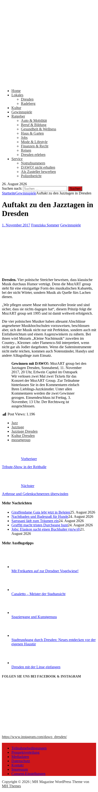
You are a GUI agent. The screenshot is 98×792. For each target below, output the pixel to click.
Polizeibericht (31, 176)
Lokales (17, 95)
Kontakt (17, 765)
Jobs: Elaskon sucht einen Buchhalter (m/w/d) (45, 529)
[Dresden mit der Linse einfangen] (29, 663)
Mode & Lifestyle (34, 142)
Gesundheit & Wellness (38, 129)
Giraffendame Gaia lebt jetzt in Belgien (40, 512)
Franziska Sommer (45, 225)
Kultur (16, 108)
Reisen (26, 150)
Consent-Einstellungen (28, 774)
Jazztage (17, 427)
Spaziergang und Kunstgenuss (34, 617)
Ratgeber (18, 116)
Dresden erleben (33, 155)
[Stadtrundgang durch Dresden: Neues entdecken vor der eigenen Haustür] (29, 636)
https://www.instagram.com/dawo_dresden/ (34, 737)
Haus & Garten (32, 133)
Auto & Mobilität (34, 121)
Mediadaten (20, 757)
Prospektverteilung (25, 752)
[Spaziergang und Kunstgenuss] (29, 613)
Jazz (14, 423)
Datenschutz (20, 761)
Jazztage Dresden (24, 431)
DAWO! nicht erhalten (38, 167)
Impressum (19, 769)
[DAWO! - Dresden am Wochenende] (49, 83)
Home (16, 91)
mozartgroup (20, 440)
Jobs (24, 138)
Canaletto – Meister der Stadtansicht (38, 594)
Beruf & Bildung (33, 125)
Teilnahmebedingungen (29, 748)
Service (17, 159)
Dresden (27, 99)
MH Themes (11, 786)
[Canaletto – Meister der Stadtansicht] (29, 590)
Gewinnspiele (21, 112)
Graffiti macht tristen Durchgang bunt (39, 525)
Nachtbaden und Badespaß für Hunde (39, 517)
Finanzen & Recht (34, 146)
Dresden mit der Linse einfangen (35, 667)
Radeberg (28, 103)
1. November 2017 (16, 225)
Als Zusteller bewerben (38, 172)
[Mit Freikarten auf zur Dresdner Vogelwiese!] (29, 567)
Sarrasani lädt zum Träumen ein (35, 521)
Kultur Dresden (23, 436)
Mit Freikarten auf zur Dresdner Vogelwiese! (44, 571)
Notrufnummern (33, 163)
